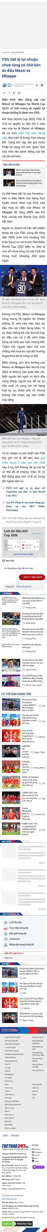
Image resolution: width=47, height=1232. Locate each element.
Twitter (36, 1155)
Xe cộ (34, 1095)
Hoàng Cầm (31, 608)
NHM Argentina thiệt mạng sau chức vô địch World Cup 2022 (33, 601)
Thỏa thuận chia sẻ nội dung (12, 1196)
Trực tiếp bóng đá (11, 1051)
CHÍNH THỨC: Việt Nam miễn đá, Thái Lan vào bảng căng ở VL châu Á (30, 797)
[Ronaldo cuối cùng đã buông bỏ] (11, 649)
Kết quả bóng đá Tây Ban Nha (38, 1054)
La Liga (7, 1068)
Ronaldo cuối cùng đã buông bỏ (31, 646)
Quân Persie (31, 670)
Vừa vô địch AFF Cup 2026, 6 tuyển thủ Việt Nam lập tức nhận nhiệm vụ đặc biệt (28, 736)
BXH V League (10, 1128)
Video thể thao (10, 1057)
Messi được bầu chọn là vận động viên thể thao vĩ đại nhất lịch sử (28, 172)
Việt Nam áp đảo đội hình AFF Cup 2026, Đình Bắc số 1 (26, 767)
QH (43, 783)
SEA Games (9, 1095)
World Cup (9, 1081)
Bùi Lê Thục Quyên (34, 685)
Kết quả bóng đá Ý (37, 1048)
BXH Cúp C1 (9, 1115)
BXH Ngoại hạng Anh (13, 1105)
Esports (35, 1091)
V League (8, 1078)
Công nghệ (15, 1135)
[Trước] (6, 545)
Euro (6, 1084)
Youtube (37, 1149)
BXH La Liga (9, 1108)
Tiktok (36, 1161)
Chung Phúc (31, 639)
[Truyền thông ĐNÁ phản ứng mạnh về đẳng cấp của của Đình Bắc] (11, 813)
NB (44, 799)
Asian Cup (9, 1088)
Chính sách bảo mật (9, 1199)
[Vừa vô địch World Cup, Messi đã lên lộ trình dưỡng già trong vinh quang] (9, 183)
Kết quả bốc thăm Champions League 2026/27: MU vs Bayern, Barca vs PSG (29, 705)
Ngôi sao (8, 958)
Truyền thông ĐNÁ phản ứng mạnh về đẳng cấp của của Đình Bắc (26, 814)
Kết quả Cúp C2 (38, 1070)
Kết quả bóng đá (11, 1041)
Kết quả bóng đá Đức (37, 1060)
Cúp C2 (7, 1091)
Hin (43, 706)
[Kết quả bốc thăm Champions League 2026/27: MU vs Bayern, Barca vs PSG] (11, 704)
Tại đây (21, 1202)
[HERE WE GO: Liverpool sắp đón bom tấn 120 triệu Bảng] (11, 751)
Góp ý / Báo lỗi (32, 577)
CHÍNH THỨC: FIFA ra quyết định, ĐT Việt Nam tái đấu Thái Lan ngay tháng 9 (30, 829)
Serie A (7, 1071)
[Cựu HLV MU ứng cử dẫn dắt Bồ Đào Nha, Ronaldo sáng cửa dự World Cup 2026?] (11, 680)
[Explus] (23, 565)
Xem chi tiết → (37, 533)
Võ (33, 1098)
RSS (35, 1158)
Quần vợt (35, 1088)
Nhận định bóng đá (12, 1044)
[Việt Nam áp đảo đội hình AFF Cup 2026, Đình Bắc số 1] (11, 766)
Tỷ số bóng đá (10, 1047)
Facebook (38, 1152)
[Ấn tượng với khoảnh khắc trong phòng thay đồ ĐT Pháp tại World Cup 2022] (11, 618)
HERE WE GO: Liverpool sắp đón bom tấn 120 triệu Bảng (26, 751)
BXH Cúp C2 (9, 1118)
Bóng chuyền (37, 1084)
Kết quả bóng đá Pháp (37, 1065)
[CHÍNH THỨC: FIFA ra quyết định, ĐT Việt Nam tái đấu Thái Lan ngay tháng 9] (11, 828)
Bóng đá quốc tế (18, 52)
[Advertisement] (23, 25)
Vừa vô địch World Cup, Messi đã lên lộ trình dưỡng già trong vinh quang (29, 183)
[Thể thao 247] (10, 1030)
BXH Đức (8, 1121)
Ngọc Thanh (40, 752)
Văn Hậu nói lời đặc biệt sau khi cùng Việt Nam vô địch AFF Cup (30, 719)
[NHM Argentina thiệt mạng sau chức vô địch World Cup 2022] (11, 603)
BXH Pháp (8, 1125)
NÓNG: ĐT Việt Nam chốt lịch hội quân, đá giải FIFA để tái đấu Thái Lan (30, 781)
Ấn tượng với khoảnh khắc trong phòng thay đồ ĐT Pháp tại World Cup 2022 (33, 616)
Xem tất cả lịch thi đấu (23, 554)
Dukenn (42, 737)
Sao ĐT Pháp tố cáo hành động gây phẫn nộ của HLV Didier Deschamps (25, 506)
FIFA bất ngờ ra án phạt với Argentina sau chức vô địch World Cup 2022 (25, 492)
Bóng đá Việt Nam (12, 1101)
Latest (5, 1135)
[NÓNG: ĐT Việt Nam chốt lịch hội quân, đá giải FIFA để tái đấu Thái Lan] (11, 782)
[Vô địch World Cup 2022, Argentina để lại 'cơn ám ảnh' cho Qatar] (11, 665)
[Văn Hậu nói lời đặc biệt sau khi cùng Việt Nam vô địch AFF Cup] (11, 720)
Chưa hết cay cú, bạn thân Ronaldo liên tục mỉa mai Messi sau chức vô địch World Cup (32, 632)
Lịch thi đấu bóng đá (12, 1037)
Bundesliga (9, 1074)
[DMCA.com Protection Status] (18, 1224)
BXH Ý (7, 1111)
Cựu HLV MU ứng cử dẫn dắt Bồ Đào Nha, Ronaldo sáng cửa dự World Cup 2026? (32, 678)
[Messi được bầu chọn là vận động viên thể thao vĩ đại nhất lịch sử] (9, 172)
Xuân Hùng (30, 623)
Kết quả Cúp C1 (38, 1037)
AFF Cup (8, 1098)
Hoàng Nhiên (39, 768)
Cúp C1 (7, 1064)
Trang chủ (5, 52)
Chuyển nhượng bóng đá (14, 1054)
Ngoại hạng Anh (11, 1061)
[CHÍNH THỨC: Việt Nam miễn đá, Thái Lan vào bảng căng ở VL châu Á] (11, 797)
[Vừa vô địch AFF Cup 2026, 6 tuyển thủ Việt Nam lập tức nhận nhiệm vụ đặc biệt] (11, 735)
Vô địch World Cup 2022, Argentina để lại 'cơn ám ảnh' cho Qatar (32, 663)
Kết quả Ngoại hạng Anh (37, 1042)
